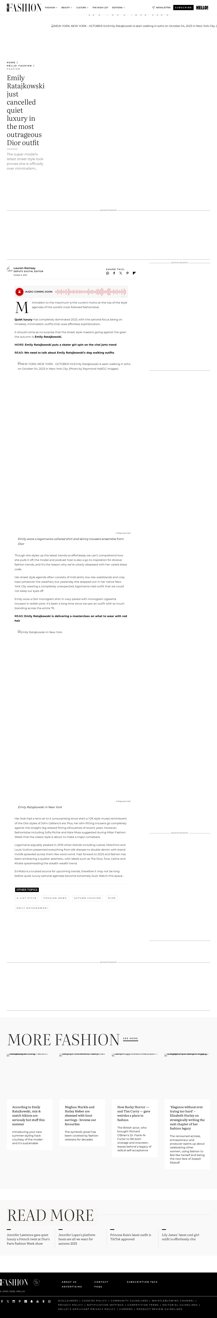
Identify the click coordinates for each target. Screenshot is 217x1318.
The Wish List (100, 7)
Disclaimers (68, 1300)
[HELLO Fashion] (24, 7)
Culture (81, 7)
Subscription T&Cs (138, 1282)
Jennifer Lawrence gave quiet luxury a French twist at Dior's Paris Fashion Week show (28, 1238)
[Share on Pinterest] (127, 273)
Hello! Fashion (19, 65)
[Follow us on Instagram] (14, 1301)
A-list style (26, 898)
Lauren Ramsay (24, 268)
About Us (69, 1282)
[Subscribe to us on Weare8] (43, 1301)
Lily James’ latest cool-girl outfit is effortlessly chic (180, 1236)
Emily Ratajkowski (32, 908)
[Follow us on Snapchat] (31, 1301)
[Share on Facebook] (114, 273)
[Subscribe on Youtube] (37, 1301)
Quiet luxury (24, 319)
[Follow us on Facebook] (2, 1301)
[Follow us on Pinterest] (19, 1301)
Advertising (72, 1286)
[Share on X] (120, 273)
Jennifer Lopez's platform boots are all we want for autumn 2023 (76, 1238)
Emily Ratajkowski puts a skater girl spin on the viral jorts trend (70, 344)
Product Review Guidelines (160, 1309)
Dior (112, 898)
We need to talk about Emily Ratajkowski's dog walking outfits (68, 352)
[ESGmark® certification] (34, 1282)
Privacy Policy (70, 1305)
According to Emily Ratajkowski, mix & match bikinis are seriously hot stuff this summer (28, 1115)
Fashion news (55, 898)
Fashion (50, 7)
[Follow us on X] (8, 1301)
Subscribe (183, 7)
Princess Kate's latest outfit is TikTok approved (130, 1236)
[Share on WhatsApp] (107, 273)
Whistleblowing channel (173, 1300)
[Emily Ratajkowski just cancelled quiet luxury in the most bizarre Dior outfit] (202, 8)
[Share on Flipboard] (134, 273)
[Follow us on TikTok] (25, 1301)
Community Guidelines (129, 1300)
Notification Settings (105, 1305)
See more (130, 1038)
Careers (126, 1309)
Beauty (65, 7)
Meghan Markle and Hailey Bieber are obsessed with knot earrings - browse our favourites (80, 1115)
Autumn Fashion (87, 898)
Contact (101, 1282)
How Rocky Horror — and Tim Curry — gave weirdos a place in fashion (133, 1113)
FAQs (98, 1286)
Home (11, 62)
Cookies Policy (94, 1300)
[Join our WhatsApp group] (49, 1301)
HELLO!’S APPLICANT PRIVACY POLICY (87, 1309)
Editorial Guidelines (180, 1305)
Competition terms (143, 1305)
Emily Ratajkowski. (48, 336)
